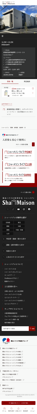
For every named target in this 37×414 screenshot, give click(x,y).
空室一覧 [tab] (10, 81)
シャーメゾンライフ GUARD (14, 300)
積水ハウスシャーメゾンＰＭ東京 (11, 354)
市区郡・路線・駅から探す (16, 238)
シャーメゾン (5, 127)
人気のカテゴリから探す (15, 257)
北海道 (8, 222)
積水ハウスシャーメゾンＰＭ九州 (11, 365)
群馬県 (16, 127)
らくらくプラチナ (10, 304)
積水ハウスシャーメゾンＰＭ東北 (11, 351)
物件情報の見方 (10, 323)
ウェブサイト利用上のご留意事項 (15, 316)
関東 (11, 127)
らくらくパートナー (11, 297)
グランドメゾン (6, 377)
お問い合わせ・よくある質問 (14, 291)
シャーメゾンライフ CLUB (13, 294)
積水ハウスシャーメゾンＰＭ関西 (11, 360)
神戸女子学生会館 (7, 388)
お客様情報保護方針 (11, 313)
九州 (7, 234)
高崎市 (21, 127)
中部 (19, 226)
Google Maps (7, 55)
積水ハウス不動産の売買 (9, 374)
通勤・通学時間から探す (15, 245)
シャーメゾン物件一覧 (12, 319)
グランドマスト (6, 391)
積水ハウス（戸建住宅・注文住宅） (12, 380)
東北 (19, 222)
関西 (7, 230)
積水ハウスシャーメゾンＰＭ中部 (11, 357)
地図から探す (11, 251)
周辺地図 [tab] (27, 81)
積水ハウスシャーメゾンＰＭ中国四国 (12, 363)
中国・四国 (19, 230)
